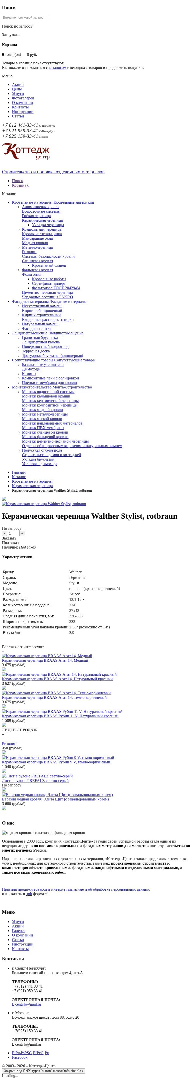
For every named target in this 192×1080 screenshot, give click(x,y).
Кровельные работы (49, 279)
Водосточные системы (41, 211)
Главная (19, 472)
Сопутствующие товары (32, 360)
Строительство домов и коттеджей (51, 455)
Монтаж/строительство (32, 387)
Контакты (20, 107)
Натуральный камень (40, 324)
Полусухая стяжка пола (42, 450)
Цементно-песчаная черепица (47, 292)
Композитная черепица (42, 229)
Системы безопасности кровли (48, 256)
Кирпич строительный (41, 315)
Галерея (18, 930)
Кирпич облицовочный (42, 310)
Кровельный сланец (49, 265)
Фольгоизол (32, 274)
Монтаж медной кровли (42, 410)
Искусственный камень (42, 306)
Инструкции (23, 111)
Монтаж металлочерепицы (45, 414)
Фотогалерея (23, 98)
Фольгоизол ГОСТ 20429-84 (56, 288)
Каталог (19, 477)
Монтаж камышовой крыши (46, 396)
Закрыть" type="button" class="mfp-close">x (43, 1071)
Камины (29, 373)
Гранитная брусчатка (40, 337)
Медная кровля (35, 243)
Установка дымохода (39, 464)
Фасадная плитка (36, 328)
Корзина (20, 185)
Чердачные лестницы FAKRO (47, 297)
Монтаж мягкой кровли (42, 419)
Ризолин (29, 252)
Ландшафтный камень (41, 342)
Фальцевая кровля (37, 270)
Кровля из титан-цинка (42, 234)
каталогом (57, 67)
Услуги (18, 93)
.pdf (29, 894)
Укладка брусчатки (38, 459)
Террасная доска (36, 351)
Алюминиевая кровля (40, 207)
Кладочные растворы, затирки (48, 319)
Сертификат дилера (49, 283)
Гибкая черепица (36, 216)
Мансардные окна (37, 238)
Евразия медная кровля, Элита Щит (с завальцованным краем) (55, 799)
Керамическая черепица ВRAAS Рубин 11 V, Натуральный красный (60, 716)
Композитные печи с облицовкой (50, 378)
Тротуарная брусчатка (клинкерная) (52, 355)
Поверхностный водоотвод (45, 346)
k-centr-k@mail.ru (26, 1004)
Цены (17, 89)
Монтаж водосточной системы (48, 391)
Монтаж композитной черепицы (50, 405)
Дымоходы (31, 369)
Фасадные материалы (30, 301)
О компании (22, 102)
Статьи (18, 116)
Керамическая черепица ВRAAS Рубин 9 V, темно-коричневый (56, 762)
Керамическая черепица (42, 220)
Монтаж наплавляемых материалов (52, 423)
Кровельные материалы (32, 202)
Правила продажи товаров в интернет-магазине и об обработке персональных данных (76, 889)
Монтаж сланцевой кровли (45, 432)
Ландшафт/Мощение (29, 333)
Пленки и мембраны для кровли (49, 382)
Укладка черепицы (48, 225)
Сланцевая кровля (37, 261)
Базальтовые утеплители (43, 364)
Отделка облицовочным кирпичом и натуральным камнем (72, 446)
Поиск (17, 181)
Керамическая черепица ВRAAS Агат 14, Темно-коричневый (54, 697)
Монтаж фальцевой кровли (45, 437)
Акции (18, 84)
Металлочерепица (37, 247)
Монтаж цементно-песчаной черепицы (55, 441)
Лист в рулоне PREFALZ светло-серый (35, 780)
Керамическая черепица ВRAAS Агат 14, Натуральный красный (57, 679)
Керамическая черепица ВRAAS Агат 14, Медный (45, 660)
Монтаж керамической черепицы (50, 400)
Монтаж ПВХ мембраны (43, 428)
